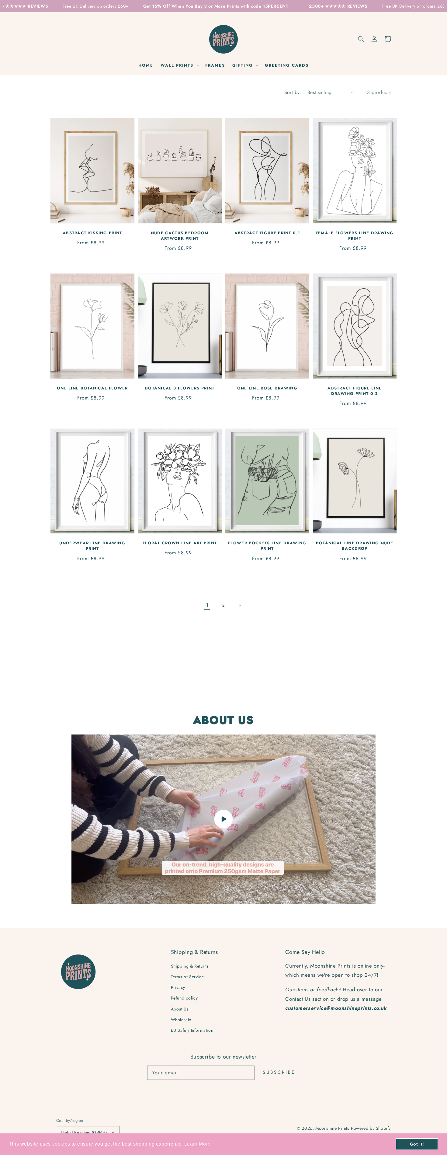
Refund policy (184, 998)
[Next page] (240, 605)
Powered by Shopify (371, 1128)
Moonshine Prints (332, 1128)
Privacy (178, 987)
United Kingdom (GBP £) (84, 1132)
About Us (180, 1009)
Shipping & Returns (190, 966)
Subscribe (279, 1072)
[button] (361, 39)
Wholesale (181, 1020)
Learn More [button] (197, 1143)
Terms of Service (187, 977)
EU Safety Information (192, 1030)
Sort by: (292, 92)
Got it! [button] (417, 1144)
